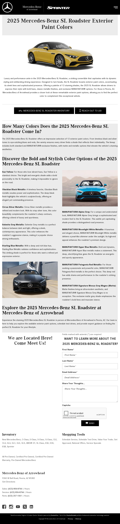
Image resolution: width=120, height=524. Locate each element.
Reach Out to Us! (92, 110)
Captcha (66, 405)
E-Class (33, 439)
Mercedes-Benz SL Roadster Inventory (46, 110)
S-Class (40, 439)
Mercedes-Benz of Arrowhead (23, 473)
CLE (55, 439)
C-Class (25, 439)
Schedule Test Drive (88, 439)
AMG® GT (30, 443)
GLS (23, 443)
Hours (27, 489)
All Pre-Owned (8, 456)
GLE (18, 443)
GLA (9, 443)
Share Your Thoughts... (73, 383)
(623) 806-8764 (15, 489)
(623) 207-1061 (15, 496)
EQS (52, 443)
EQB (4, 446)
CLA (4, 443)
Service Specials (93, 443)
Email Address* (69, 372)
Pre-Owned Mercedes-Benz (23, 460)
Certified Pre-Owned (25, 456)
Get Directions (8, 481)
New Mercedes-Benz (11, 439)
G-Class (48, 439)
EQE (47, 443)
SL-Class (40, 443)
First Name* (68, 349)
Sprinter (10, 446)
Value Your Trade (105, 439)
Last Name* (68, 361)
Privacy (70, 519)
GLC (14, 443)
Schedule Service (70, 439)
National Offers (78, 443)
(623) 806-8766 (17, 492)
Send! (91, 423)
